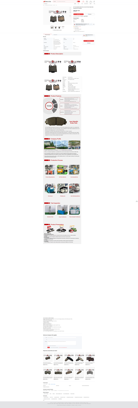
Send (48, 347)
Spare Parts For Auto (62, 397)
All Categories (45, 3)
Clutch (50, 393)
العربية (72, 403)
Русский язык (62, 403)
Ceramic (70, 385)
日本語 (77, 403)
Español (54, 403)
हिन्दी (78, 403)
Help (82, 3)
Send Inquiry (78, 14)
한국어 (74, 403)
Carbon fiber (57, 385)
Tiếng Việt (85, 403)
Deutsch (67, 403)
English (52, 403)
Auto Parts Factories (46, 397)
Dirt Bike (54, 393)
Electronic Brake (72, 393)
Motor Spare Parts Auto (86, 397)
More (43, 400)
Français (59, 403)
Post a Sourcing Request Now (63, 347)
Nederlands (70, 403)
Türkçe (83, 403)
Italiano (65, 403)
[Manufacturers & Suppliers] (47, 1)
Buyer (78, 3)
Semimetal (44, 385)
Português (57, 403)
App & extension (86, 3)
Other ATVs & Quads (46, 393)
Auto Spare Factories (56, 397)
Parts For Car (51, 397)
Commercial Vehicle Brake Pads (85, 385)
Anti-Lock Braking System (66, 393)
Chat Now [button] (90, 14)
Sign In (74, 31)
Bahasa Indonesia (89, 403)
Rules (94, 3)
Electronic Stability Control (59, 393)
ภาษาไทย (81, 403)
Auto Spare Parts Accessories (70, 397)
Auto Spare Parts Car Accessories (78, 397)
